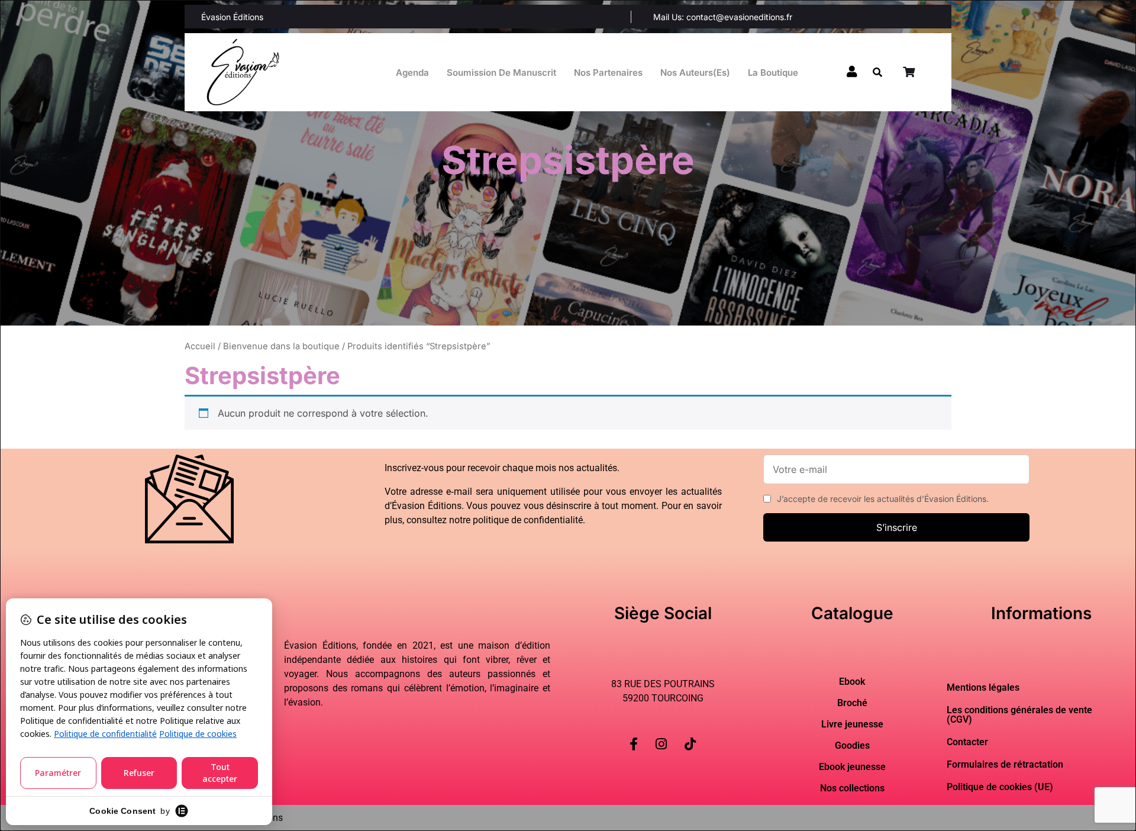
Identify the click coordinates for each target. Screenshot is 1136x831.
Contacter (967, 742)
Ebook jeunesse (852, 767)
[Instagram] (661, 734)
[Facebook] (634, 734)
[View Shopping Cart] (910, 72)
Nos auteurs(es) (695, 72)
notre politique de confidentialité (516, 520)
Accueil (200, 346)
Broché (852, 703)
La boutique (773, 72)
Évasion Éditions (232, 17)
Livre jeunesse (852, 724)
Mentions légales (983, 687)
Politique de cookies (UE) (1000, 787)
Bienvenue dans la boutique (281, 346)
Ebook (852, 682)
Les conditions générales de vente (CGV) (1019, 714)
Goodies (852, 746)
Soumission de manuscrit (501, 72)
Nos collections (852, 788)
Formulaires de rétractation (1005, 764)
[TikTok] (690, 734)
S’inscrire (896, 527)
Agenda (412, 72)
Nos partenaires (608, 72)
